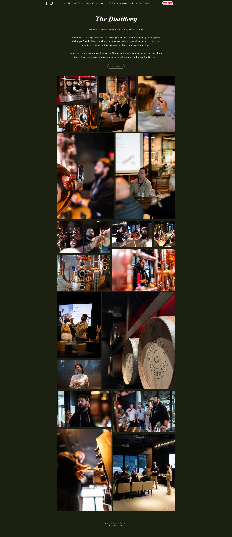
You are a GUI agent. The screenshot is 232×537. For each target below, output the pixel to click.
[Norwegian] (170, 3)
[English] (165, 3)
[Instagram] (51, 3)
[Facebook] (46, 3)
